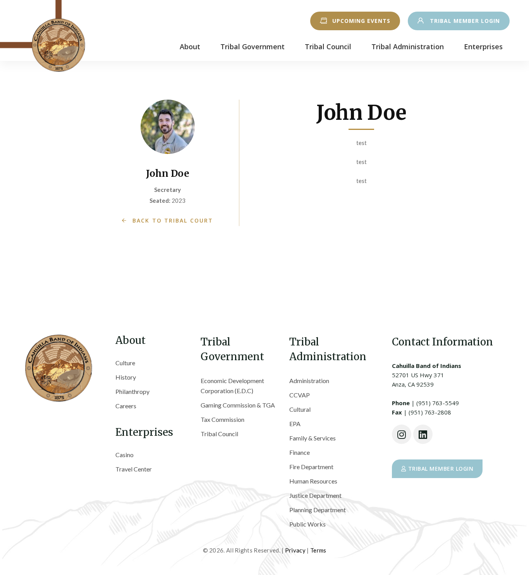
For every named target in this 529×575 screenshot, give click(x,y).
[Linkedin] (423, 434)
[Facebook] (414, 507)
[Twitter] (396, 507)
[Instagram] (401, 434)
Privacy (295, 550)
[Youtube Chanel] (452, 507)
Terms (318, 550)
